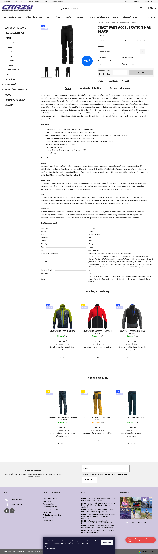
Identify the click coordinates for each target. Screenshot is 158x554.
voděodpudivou (86, 104)
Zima (90, 241)
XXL (98, 357)
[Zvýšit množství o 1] (125, 72)
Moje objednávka (57, 2)
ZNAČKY (9, 105)
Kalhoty (10, 61)
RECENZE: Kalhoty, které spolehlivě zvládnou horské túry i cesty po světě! (98, 499)
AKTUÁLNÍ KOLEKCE (15, 27)
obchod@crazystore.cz (18, 499)
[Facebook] (6, 510)
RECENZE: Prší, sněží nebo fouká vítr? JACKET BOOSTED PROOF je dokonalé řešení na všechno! (98, 505)
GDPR (45, 2)
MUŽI (8, 38)
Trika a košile (12, 43)
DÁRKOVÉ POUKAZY (15, 100)
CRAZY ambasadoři (50, 499)
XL (98, 441)
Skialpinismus (93, 244)
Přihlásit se (89, 480)
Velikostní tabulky (49, 518)
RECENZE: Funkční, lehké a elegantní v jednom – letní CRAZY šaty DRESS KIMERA (96, 522)
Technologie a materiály (52, 515)
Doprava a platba (33, 2)
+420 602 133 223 (16, 504)
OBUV (8, 94)
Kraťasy (10, 65)
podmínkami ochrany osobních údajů (114, 474)
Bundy (9, 52)
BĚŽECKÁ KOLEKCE (14, 33)
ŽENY (8, 74)
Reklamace (47, 512)
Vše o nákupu (19, 2)
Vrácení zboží (48, 521)
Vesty (9, 56)
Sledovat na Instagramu (137, 522)
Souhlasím (107, 542)
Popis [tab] (68, 88)
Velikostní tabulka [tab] (90, 88)
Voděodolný (45, 197)
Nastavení (51, 549)
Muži (90, 237)
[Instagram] (12, 510)
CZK (125, 1)
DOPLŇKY (10, 79)
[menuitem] (13, 17)
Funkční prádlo (13, 70)
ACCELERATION (94, 250)
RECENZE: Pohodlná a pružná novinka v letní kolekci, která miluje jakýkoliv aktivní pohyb (97, 527)
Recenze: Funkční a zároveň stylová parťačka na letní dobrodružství (97, 531)
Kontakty (7, 2)
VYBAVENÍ (10, 84)
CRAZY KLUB (47, 501)
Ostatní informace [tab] (119, 88)
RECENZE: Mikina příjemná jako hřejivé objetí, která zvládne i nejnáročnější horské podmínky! (98, 516)
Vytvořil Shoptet (148, 551)
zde (87, 543)
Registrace (148, 1)
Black (90, 247)
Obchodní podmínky (50, 510)
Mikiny (9, 47)
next (152, 333)
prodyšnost (52, 107)
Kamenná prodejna (50, 507)
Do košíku (141, 72)
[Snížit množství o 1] (114, 72)
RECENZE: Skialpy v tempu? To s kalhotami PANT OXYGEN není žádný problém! (97, 511)
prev (43, 333)
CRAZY (105, 35)
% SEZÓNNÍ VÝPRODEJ (17, 89)
